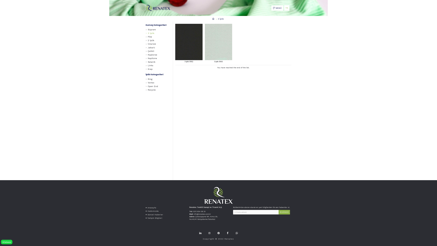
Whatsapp (6, 242)
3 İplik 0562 (189, 62)
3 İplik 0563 (218, 62)
